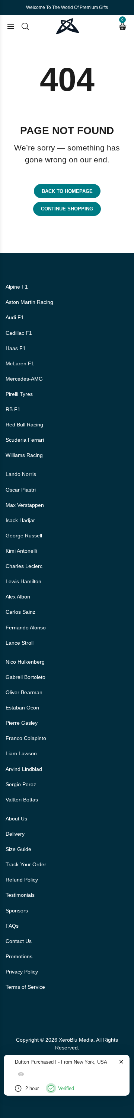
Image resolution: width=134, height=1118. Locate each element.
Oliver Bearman (24, 692)
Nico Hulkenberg (25, 662)
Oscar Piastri (21, 490)
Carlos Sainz (20, 612)
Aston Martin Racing (29, 302)
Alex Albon (18, 597)
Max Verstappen (25, 505)
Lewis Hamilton (23, 581)
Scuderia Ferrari (25, 440)
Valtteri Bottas (22, 800)
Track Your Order (26, 864)
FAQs (12, 926)
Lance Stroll (20, 643)
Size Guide (18, 849)
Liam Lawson (21, 753)
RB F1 (13, 409)
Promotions (19, 956)
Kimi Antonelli (21, 551)
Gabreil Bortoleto (25, 677)
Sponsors (17, 911)
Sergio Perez (21, 784)
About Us (16, 819)
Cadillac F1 (19, 333)
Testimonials (20, 895)
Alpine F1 (17, 287)
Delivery (15, 834)
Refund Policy (22, 880)
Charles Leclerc (24, 566)
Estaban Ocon (22, 708)
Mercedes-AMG (24, 379)
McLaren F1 (20, 363)
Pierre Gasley (22, 723)
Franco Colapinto (26, 738)
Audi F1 (15, 317)
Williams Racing (24, 455)
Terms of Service (25, 987)
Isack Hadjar (20, 520)
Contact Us (19, 941)
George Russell (24, 536)
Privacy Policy (22, 972)
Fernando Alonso (26, 628)
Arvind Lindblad (24, 769)
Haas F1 (16, 348)
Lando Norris (21, 474)
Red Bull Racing (24, 425)
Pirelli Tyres (19, 394)
